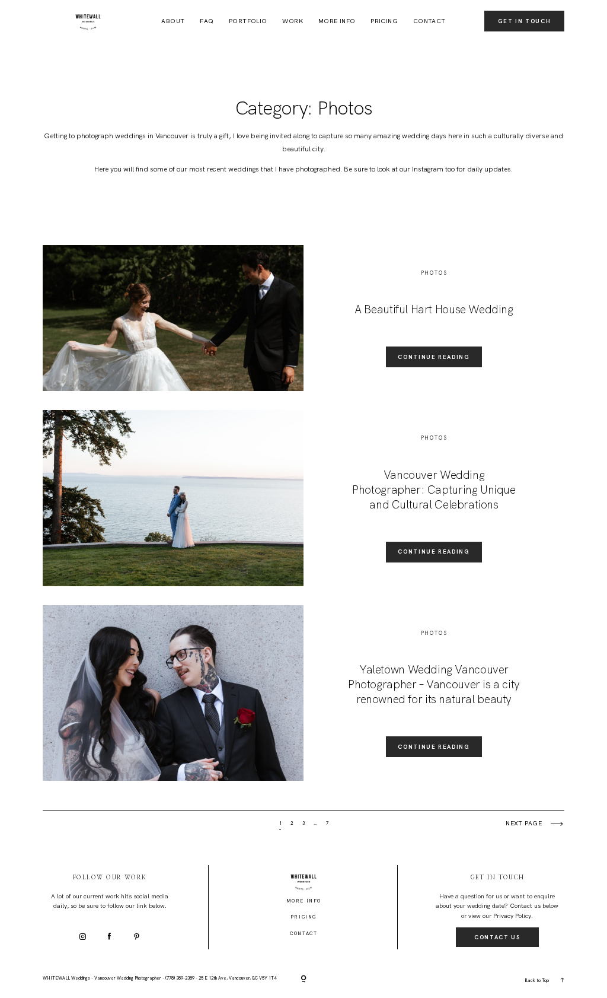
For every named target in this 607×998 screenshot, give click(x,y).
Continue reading (433, 357)
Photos (434, 272)
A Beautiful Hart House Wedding (433, 309)
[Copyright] (303, 979)
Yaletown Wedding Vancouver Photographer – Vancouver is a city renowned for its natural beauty (434, 684)
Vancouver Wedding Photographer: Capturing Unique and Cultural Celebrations (433, 490)
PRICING (384, 21)
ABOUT (172, 21)
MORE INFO (337, 21)
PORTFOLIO (248, 21)
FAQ (206, 21)
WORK (292, 21)
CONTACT (429, 21)
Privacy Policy (512, 916)
